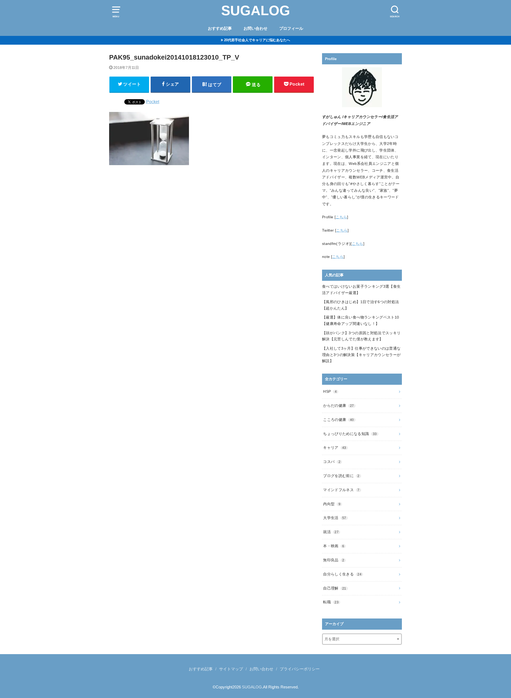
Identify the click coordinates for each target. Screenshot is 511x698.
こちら (341, 217)
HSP (330, 391)
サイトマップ (231, 669)
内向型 (331, 504)
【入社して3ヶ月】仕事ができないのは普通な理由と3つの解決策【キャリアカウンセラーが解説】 (361, 354)
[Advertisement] (211, 237)
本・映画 (333, 546)
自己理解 (334, 588)
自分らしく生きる (342, 574)
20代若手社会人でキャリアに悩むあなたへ (257, 40)
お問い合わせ (255, 28)
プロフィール (291, 28)
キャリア (334, 447)
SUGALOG (255, 10)
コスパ (331, 461)
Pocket (152, 101)
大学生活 (334, 518)
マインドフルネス (341, 490)
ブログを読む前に (341, 476)
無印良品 (333, 560)
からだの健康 (338, 405)
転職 (331, 602)
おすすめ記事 (220, 28)
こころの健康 (338, 419)
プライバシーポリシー (300, 669)
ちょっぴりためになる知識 (350, 434)
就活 (331, 532)
